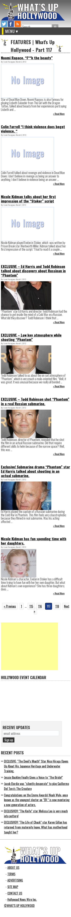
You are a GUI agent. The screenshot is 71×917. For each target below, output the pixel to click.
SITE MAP (12, 886)
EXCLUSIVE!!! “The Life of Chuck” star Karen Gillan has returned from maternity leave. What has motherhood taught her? (35, 827)
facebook (11, 24)
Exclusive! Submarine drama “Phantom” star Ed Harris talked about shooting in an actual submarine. (35, 471)
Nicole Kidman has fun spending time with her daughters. (33, 541)
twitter (4, 24)
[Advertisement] (29, 646)
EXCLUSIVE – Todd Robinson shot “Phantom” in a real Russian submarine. (35, 401)
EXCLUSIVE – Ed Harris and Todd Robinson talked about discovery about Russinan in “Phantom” (33, 271)
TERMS (11, 874)
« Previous (10, 606)
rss (18, 24)
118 (57, 606)
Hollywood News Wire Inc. (22, 899)
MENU (10, 31)
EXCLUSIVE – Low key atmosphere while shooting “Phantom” (31, 337)
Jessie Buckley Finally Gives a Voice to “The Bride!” (33, 777)
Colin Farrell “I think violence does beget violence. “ (33, 129)
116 (40, 606)
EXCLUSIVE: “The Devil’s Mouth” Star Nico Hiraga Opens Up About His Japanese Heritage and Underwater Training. (36, 766)
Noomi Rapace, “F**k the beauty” (27, 57)
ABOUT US (13, 867)
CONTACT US (14, 893)
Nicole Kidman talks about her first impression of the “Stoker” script (28, 199)
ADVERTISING (15, 880)
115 (31, 606)
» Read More (59, 114)
